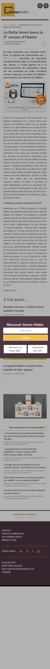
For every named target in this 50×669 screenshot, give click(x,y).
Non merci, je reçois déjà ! (15, 349)
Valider (25, 337)
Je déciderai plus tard (37, 349)
